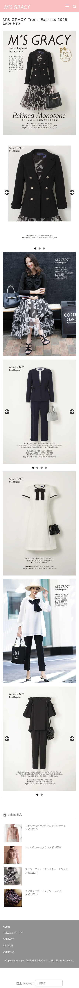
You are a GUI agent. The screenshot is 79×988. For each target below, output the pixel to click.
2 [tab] (40, 248)
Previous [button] (7, 192)
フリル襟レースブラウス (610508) (43, 847)
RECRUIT (8, 945)
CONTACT (8, 939)
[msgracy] (17, 6)
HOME (6, 926)
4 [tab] (46, 468)
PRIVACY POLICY (13, 933)
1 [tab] (35, 248)
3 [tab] (44, 248)
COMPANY (9, 951)
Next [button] (72, 192)
